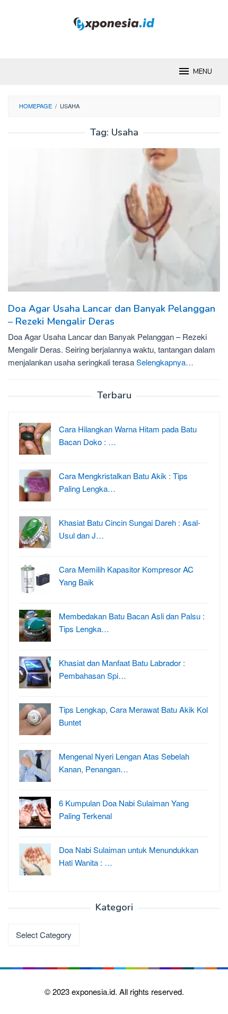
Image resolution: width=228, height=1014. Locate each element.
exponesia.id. (95, 991)
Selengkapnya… (165, 362)
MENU (202, 71)
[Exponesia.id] (114, 22)
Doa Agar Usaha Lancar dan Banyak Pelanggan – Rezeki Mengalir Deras (111, 315)
